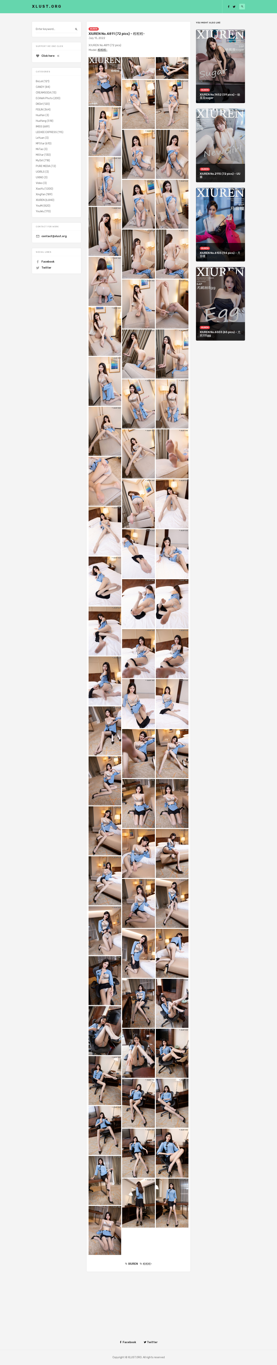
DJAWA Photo (44, 98)
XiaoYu (40, 188)
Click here (47, 55)
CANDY (40, 87)
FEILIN (39, 109)
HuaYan (40, 115)
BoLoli (39, 81)
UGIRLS (40, 171)
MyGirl (39, 160)
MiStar (40, 154)
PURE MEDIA (43, 166)
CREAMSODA (43, 92)
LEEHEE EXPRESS (46, 132)
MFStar (40, 143)
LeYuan (40, 137)
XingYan (40, 194)
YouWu (40, 211)
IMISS (39, 126)
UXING (39, 177)
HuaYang (41, 121)
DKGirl (39, 104)
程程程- (102, 50)
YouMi (39, 205)
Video (39, 183)
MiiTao (39, 149)
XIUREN (93, 29)
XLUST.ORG (47, 6)
